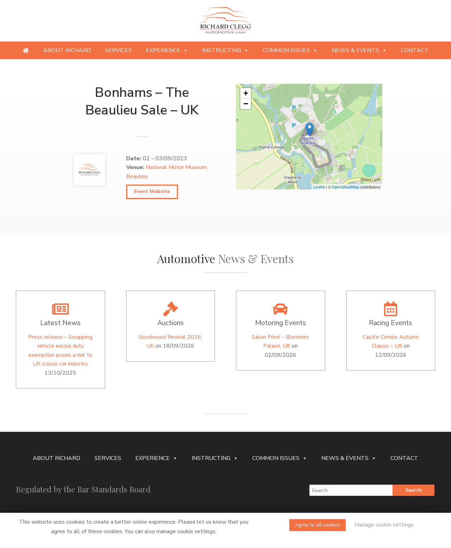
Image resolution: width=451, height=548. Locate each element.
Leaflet (319, 186)
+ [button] (245, 93)
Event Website (152, 191)
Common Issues (286, 50)
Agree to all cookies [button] (317, 525)
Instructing (221, 50)
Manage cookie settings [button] (384, 525)
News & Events (355, 50)
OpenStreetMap (345, 186)
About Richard (67, 50)
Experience (163, 50)
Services (118, 50)
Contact (415, 50)
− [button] (245, 103)
